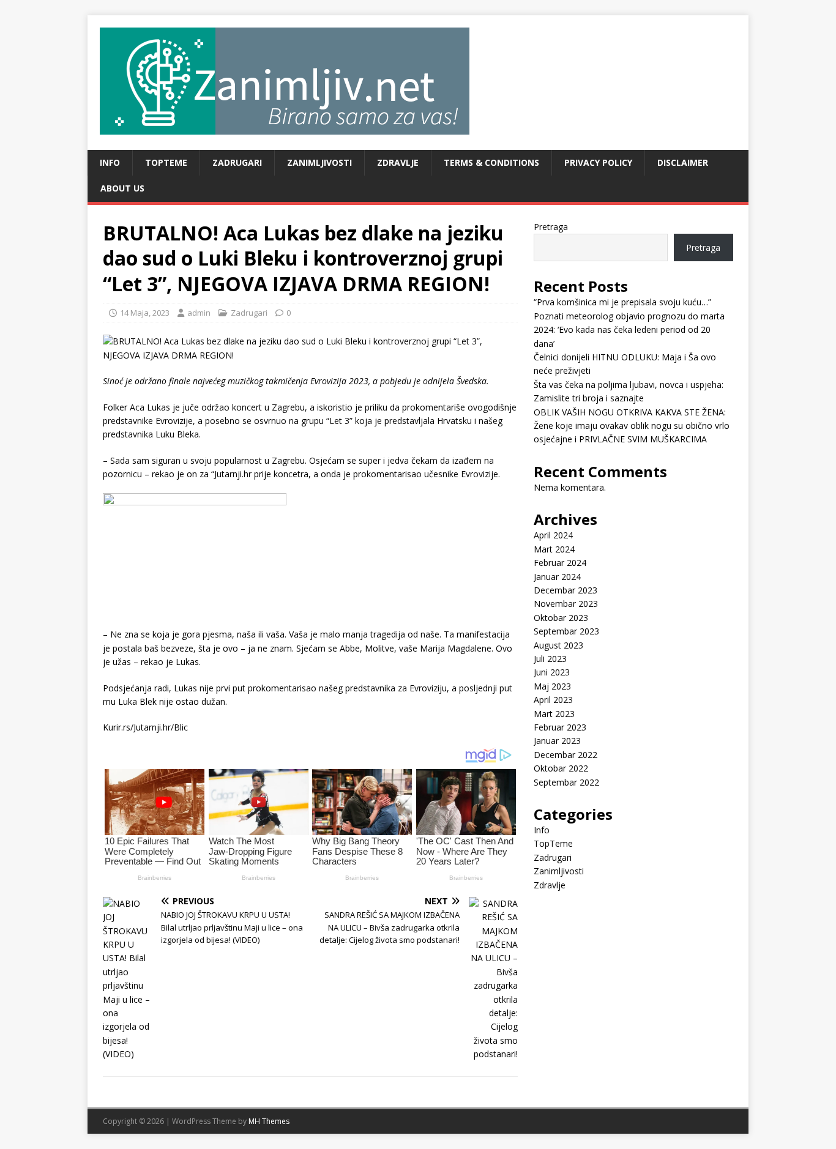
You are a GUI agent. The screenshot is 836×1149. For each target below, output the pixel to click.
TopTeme (166, 162)
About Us (122, 188)
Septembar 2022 (566, 782)
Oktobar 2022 (561, 768)
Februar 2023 (560, 727)
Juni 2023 (552, 672)
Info (110, 162)
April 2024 (553, 535)
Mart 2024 (554, 549)
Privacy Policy (598, 162)
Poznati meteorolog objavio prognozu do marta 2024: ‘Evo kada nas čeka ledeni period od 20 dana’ (629, 329)
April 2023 (553, 699)
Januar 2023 (557, 740)
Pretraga (551, 226)
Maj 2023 (552, 686)
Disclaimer (682, 162)
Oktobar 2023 (561, 617)
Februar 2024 (560, 562)
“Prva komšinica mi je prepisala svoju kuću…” (622, 302)
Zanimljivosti (319, 162)
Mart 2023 (554, 714)
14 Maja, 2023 (145, 312)
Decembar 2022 (565, 754)
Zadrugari (237, 162)
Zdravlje (398, 162)
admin (199, 312)
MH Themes (268, 1121)
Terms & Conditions (491, 162)
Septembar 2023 (566, 631)
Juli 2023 (550, 658)
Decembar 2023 (565, 590)
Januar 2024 (557, 576)
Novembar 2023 (566, 603)
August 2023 (558, 645)
